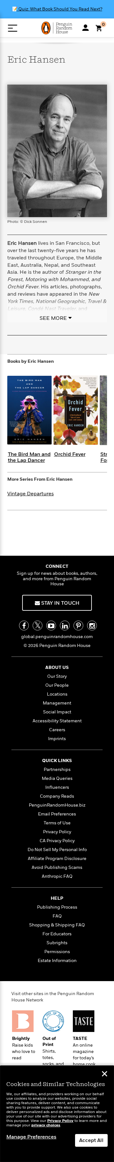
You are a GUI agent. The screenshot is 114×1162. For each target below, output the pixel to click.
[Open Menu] (12, 28)
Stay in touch (59, 603)
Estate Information (57, 961)
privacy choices (45, 1125)
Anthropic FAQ (57, 876)
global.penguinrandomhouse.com (57, 637)
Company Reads (57, 796)
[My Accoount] (85, 27)
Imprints (57, 739)
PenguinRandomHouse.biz (57, 805)
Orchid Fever (70, 454)
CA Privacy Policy (57, 841)
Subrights (57, 943)
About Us (57, 667)
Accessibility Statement (57, 721)
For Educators (57, 934)
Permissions (57, 952)
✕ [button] (104, 1074)
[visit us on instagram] (92, 625)
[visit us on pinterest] (78, 625)
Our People (57, 685)
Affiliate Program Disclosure (57, 859)
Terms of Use (57, 823)
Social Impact (57, 712)
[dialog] (57, 1114)
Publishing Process (57, 907)
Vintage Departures (30, 493)
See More (53, 318)
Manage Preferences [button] (31, 1137)
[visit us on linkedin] (65, 625)
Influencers (57, 787)
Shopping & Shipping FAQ (57, 925)
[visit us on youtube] (51, 625)
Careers (57, 730)
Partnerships (57, 770)
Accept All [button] (91, 1140)
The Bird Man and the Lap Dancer (29, 457)
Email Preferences (57, 814)
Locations (57, 694)
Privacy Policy (57, 832)
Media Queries (57, 778)
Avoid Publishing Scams (57, 867)
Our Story (57, 676)
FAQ (57, 916)
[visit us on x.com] (37, 625)
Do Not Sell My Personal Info (57, 850)
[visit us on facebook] (24, 625)
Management (57, 703)
